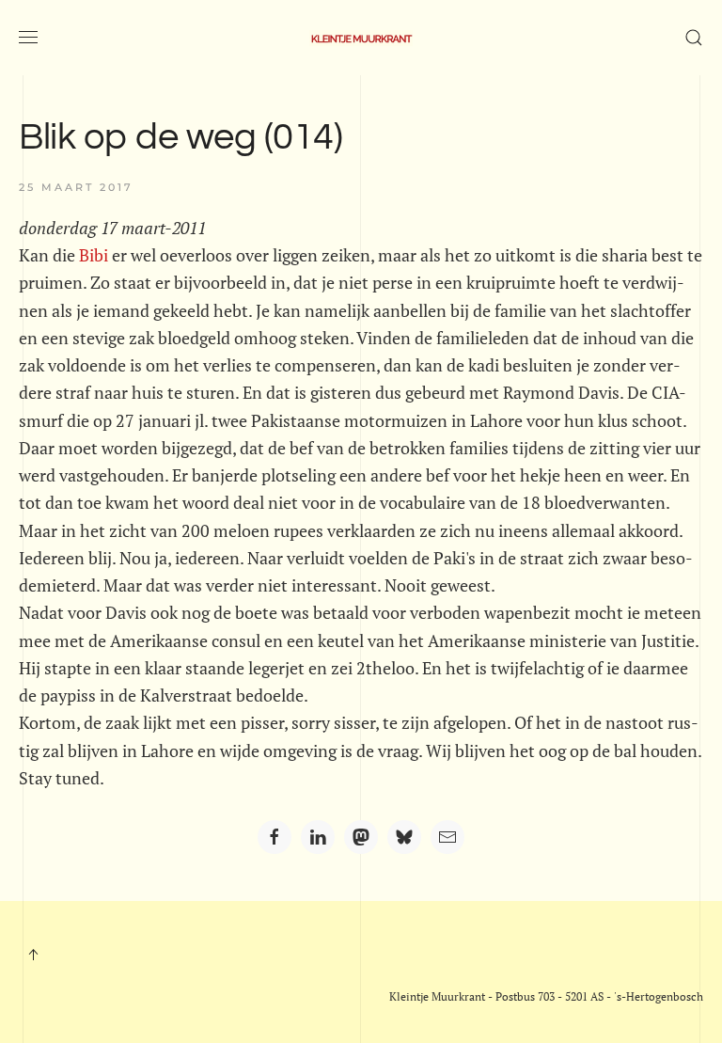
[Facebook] (274, 837)
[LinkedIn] (318, 837)
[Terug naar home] (361, 37)
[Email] (447, 837)
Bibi (93, 255)
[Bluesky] (404, 837)
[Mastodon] (361, 837)
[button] (28, 37)
